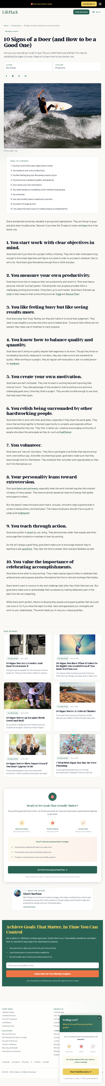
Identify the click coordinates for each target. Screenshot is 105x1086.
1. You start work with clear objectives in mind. (32, 165)
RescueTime (72, 293)
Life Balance (6, 1022)
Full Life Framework (9, 1019)
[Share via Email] (25, 76)
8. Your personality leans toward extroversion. (32, 199)
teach (30, 532)
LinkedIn (46, 1062)
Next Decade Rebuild (10, 1048)
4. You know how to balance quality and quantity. (32, 180)
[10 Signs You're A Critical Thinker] (77, 692)
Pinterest (25, 1062)
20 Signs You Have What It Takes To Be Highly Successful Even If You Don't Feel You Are (76, 666)
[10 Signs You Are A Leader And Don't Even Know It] (27, 644)
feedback (14, 363)
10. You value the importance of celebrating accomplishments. (39, 208)
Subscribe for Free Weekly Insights (52, 973)
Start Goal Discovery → (80, 1071)
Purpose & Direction (9, 1041)
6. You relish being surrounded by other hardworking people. (38, 189)
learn (85, 225)
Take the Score (81, 12)
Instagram (16, 1062)
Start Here (7, 1009)
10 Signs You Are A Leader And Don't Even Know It (24, 665)
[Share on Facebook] (6, 76)
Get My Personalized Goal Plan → (52, 869)
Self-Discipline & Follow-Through (14, 1037)
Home (6, 25)
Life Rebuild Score (9, 1015)
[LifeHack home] (10, 12)
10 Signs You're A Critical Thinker (76, 711)
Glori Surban (11, 68)
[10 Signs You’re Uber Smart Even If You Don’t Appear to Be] (27, 744)
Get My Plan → (89, 4)
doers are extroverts (27, 488)
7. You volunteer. (18, 194)
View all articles (29, 907)
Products (59, 1009)
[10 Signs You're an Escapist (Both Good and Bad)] (27, 695)
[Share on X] (19, 76)
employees (23, 512)
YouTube (37, 1062)
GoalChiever (65, 432)
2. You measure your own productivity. (28, 170)
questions (27, 548)
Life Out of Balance (9, 1044)
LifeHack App (59, 1012)
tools (9, 293)
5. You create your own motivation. (26, 184)
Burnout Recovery (8, 1034)
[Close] (100, 4)
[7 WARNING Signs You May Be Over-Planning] (77, 744)
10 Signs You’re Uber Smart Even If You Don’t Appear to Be (27, 765)
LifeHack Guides (8, 1012)
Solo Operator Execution (11, 1051)
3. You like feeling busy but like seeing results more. (34, 175)
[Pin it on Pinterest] (12, 76)
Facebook (6, 1062)
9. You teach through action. (23, 203)
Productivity (16, 25)
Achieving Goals (8, 1026)
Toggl (58, 293)
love (20, 318)
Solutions (7, 1031)
